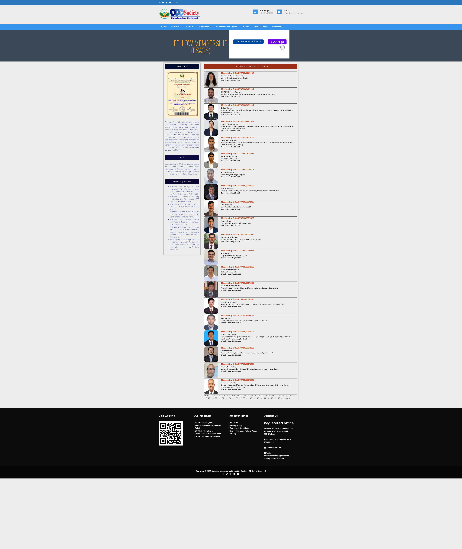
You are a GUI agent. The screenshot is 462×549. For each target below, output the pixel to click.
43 (261, 398)
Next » (287, 398)
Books (246, 27)
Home (163, 27)
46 (272, 398)
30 (216, 398)
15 (255, 396)
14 (252, 396)
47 (275, 398)
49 (282, 398)
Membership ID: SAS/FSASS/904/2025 (237, 234)
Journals (189, 27)
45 (268, 398)
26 (294, 396)
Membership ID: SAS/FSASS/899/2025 (237, 315)
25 (290, 396)
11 (241, 396)
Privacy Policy (236, 425)
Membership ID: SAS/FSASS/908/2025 (237, 186)
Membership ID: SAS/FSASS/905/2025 (237, 218)
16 (259, 396)
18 (266, 396)
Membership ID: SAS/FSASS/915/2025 (237, 73)
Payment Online (260, 27)
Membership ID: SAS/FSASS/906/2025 (237, 202)
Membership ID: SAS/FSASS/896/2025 (237, 364)
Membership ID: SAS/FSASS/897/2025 (237, 348)
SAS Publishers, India (204, 423)
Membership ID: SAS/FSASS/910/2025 (237, 153)
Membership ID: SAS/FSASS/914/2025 (237, 89)
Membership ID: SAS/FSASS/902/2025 (237, 267)
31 (220, 398)
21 (276, 396)
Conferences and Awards (226, 27)
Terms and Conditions (239, 428)
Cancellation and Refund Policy (243, 431)
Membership (203, 27)
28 (209, 398)
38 (244, 398)
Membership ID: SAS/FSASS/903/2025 (237, 250)
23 (283, 396)
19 (269, 396)
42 (258, 398)
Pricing (233, 434)
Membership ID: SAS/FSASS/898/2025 (237, 332)
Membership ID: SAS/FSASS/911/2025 (237, 137)
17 (262, 396)
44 (265, 398)
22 (280, 396)
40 (251, 398)
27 (206, 398)
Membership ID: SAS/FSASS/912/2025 (237, 121)
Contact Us (277, 27)
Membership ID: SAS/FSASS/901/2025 (237, 283)
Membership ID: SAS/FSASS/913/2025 (237, 105)
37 (240, 398)
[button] (248, 41)
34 (230, 398)
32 (223, 398)
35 (233, 398)
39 (247, 398)
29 (213, 398)
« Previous (208, 396)
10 (238, 396)
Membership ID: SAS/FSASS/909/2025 (237, 169)
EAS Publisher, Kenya (204, 431)
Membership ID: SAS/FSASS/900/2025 (237, 299)
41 (254, 398)
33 (227, 398)
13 (248, 396)
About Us (175, 27)
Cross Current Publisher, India (208, 434)
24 (287, 396)
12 (245, 396)
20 (273, 396)
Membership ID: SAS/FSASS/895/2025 (237, 380)
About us (234, 423)
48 (279, 398)
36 (237, 398)
